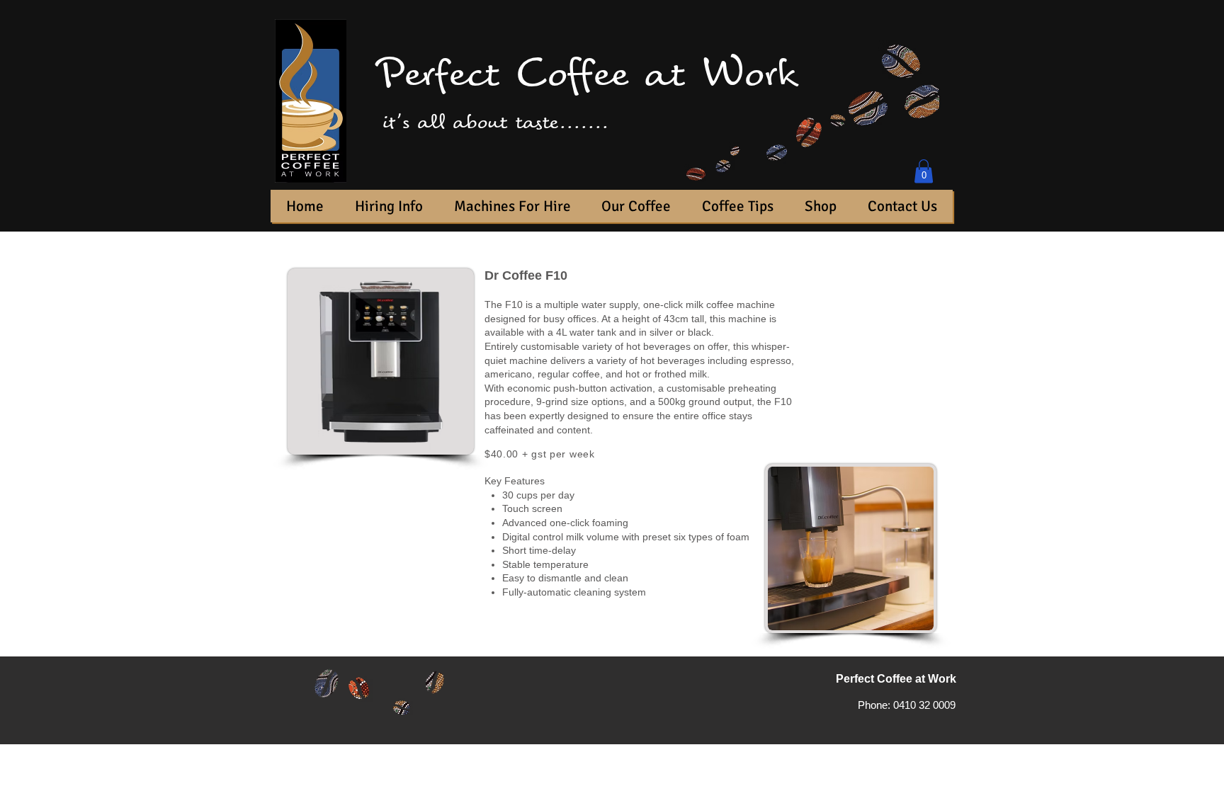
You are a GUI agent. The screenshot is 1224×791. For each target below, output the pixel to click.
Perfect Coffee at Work (586, 74)
